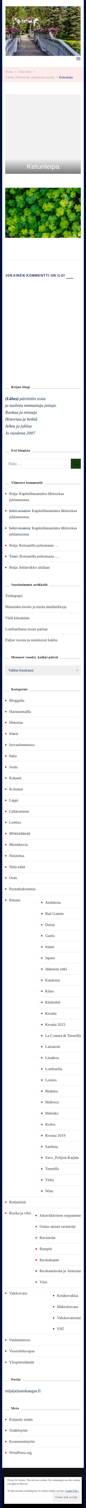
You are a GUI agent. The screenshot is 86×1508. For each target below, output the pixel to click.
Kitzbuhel (52, 1002)
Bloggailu (16, 700)
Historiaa (16, 722)
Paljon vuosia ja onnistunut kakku (31, 640)
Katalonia (52, 980)
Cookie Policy (72, 1491)
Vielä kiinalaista (17, 618)
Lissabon (52, 1058)
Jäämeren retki (56, 969)
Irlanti (13, 734)
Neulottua (16, 856)
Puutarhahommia (22, 889)
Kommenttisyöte (22, 1441)
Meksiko (52, 1113)
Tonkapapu (14, 596)
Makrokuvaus (67, 1307)
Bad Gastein (54, 913)
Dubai (50, 925)
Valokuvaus (18, 1293)
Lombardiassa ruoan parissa (26, 629)
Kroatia (50, 1013)
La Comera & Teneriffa (63, 1036)
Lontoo (51, 1080)
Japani (50, 958)
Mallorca (52, 1102)
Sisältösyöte (18, 1430)
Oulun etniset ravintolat (57, 1226)
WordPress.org (20, 1453)
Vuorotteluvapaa (21, 1351)
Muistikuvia (18, 844)
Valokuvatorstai (69, 1318)
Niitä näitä (24, 72)
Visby (49, 1180)
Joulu (13, 767)
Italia (13, 756)
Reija (13, 494)
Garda (49, 936)
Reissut (14, 900)
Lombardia (53, 1069)
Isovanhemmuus (21, 745)
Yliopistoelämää (21, 1362)
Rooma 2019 (55, 1135)
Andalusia (53, 902)
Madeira (51, 1091)
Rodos (50, 1124)
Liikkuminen (19, 811)
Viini (43, 1282)
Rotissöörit (17, 1202)
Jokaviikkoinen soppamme (60, 1215)
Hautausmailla (20, 711)
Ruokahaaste (49, 1260)
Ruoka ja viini (20, 1213)
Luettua (15, 822)
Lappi (13, 800)
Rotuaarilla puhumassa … (38, 545)
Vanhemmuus (19, 1340)
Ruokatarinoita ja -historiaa (60, 1271)
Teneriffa (52, 1169)
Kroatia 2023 (55, 1024)
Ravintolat (47, 1238)
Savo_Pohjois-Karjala (62, 1157)
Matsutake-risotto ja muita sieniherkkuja (35, 607)
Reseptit (46, 1249)
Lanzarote (52, 1047)
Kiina (49, 991)
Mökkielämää (19, 833)
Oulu (13, 878)
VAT (60, 1329)
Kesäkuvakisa (67, 1295)
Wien (49, 1191)
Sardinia (51, 1147)
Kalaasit (15, 778)
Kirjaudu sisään (21, 1419)
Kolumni (16, 789)
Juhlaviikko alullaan (34, 567)
